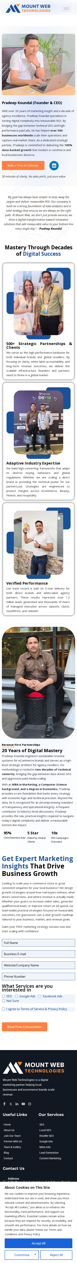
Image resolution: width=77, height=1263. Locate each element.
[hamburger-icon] (66, 8)
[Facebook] (5, 1103)
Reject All (56, 1255)
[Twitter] (11, 1103)
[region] (38, 1222)
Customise (21, 1255)
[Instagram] (30, 1103)
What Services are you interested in (27, 988)
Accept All (38, 1243)
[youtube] (24, 1103)
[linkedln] (17, 1103)
